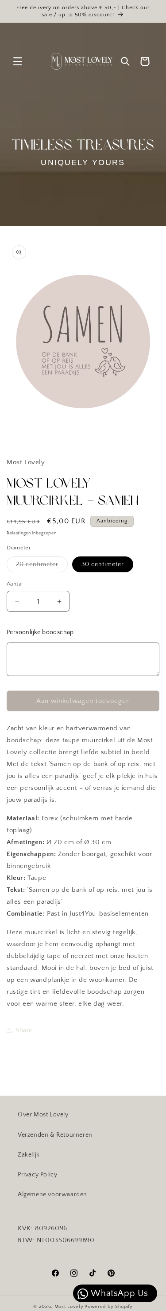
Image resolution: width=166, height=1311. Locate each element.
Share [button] (23, 1030)
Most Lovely (69, 1306)
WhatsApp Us (118, 1293)
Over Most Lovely (43, 1114)
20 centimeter (42, 566)
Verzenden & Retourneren (55, 1134)
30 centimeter (102, 564)
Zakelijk (29, 1154)
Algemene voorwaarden (52, 1194)
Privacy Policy (37, 1174)
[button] (17, 61)
